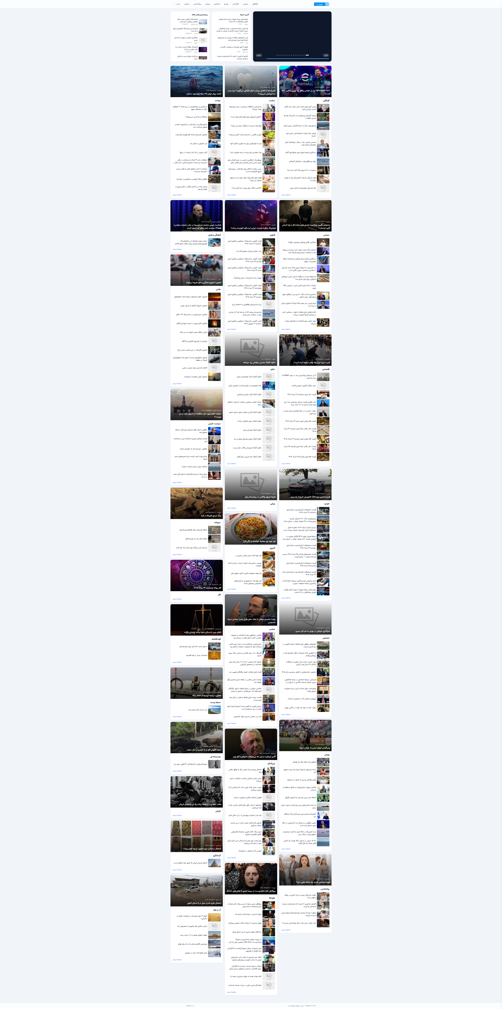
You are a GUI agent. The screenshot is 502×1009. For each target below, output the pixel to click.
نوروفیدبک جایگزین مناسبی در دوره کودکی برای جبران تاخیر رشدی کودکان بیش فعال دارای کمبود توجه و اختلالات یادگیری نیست (244, 161)
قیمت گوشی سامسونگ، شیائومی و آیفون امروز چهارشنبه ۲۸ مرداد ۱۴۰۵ (244, 286)
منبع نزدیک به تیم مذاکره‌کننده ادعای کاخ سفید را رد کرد (190, 475)
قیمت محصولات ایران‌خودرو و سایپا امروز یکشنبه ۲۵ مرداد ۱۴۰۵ (301, 564)
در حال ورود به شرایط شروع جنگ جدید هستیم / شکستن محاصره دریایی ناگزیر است (299, 269)
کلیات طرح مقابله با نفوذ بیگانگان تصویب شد (245, 672)
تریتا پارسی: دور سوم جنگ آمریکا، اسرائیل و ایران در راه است (298, 304)
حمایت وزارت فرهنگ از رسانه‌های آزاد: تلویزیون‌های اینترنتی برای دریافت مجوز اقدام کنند (191, 242)
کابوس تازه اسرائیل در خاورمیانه (250, 851)
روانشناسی (197, 4)
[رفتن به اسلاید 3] (304, 55)
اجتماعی (217, 4)
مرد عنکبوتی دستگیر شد (198, 143)
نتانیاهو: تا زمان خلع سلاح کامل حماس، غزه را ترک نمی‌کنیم (244, 806)
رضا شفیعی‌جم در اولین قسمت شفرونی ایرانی (245, 385)
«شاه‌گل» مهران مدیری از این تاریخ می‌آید (246, 932)
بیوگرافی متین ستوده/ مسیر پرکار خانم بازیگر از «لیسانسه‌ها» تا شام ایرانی (244, 905)
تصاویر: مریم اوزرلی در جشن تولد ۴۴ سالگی (191, 314)
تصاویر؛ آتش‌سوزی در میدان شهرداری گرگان (191, 323)
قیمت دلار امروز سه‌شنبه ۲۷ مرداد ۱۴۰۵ (301, 394)
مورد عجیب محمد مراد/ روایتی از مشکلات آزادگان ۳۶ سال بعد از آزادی (301, 663)
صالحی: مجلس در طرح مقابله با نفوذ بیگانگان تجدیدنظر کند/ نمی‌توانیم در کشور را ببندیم (244, 690)
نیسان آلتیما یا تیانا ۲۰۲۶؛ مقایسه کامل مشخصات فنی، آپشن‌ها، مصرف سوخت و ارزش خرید (299, 529)
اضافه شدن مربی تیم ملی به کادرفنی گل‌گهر (300, 797)
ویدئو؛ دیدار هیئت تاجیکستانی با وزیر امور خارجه (301, 134)
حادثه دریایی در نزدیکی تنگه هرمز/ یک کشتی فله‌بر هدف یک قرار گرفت (300, 842)
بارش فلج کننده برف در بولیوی (196, 953)
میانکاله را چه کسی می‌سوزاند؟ (196, 117)
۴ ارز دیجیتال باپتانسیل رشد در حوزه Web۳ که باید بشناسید (299, 376)
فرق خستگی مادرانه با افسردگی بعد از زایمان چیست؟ (300, 179)
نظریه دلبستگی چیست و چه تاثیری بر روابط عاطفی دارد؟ (300, 896)
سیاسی (245, 4)
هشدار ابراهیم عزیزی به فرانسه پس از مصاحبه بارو (190, 440)
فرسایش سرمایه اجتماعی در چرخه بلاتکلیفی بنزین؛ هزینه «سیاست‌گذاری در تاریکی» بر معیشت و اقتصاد (231, 29)
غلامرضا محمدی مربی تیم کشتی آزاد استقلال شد (300, 815)
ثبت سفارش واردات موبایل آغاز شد (248, 251)
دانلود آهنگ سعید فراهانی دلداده (249, 421)
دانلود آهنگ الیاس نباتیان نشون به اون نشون (245, 412)
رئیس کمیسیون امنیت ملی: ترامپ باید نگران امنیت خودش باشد (300, 108)
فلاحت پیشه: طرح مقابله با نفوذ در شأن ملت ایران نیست (245, 698)
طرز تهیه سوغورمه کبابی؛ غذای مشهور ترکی (246, 573)
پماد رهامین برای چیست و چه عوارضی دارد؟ (245, 152)
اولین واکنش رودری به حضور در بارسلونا (301, 780)
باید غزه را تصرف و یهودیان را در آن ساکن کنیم (245, 815)
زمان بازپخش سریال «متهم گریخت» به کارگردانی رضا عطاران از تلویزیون (244, 949)
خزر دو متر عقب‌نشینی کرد (197, 710)
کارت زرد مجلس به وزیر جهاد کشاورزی (247, 716)
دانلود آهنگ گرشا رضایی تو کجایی (249, 394)
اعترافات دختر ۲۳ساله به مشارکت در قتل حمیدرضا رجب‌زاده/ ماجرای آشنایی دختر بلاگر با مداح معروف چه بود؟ (190, 161)
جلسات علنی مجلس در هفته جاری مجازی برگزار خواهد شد (244, 681)
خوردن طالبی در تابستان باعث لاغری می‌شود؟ (245, 134)
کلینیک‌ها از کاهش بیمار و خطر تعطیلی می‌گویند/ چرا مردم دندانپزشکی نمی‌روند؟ (187, 20)
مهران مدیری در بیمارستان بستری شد (248, 914)
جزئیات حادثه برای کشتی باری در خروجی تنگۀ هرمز (299, 286)
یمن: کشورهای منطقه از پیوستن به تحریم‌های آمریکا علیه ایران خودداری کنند (233, 39)
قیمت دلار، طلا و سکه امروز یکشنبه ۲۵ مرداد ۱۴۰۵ (300, 448)
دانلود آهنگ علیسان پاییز (252, 430)
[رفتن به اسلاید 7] (293, 55)
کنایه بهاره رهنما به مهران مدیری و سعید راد (245, 976)
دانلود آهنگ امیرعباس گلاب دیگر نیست (247, 448)
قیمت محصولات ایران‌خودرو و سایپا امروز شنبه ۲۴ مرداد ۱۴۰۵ (299, 573)
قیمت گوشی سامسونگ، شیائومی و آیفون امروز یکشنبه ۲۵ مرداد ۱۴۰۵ (244, 260)
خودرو (226, 4)
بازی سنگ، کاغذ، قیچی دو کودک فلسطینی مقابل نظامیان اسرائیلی (246, 833)
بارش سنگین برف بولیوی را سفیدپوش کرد (192, 926)
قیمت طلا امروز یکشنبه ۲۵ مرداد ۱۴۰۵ (302, 456)
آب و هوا (245, 52)
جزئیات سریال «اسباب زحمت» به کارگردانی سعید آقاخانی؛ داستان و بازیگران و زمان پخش (245, 967)
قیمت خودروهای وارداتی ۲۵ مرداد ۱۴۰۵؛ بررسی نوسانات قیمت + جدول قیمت (299, 555)
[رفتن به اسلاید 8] (291, 55)
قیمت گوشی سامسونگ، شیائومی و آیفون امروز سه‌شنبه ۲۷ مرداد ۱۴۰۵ (244, 242)
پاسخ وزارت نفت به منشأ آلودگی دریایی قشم (300, 126)
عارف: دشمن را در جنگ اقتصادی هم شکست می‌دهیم (299, 412)
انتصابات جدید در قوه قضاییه (196, 655)
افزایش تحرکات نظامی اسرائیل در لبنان (247, 797)
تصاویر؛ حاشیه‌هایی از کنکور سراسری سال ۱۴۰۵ (299, 672)
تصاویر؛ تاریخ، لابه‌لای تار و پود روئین (194, 305)
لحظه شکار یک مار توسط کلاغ (196, 539)
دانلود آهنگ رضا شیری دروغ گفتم (249, 456)
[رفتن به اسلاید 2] (306, 55)
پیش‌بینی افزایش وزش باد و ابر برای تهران (192, 944)
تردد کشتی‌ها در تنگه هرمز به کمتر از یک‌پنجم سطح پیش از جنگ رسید (299, 833)
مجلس (186, 4)
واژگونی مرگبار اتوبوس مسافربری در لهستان (191, 179)
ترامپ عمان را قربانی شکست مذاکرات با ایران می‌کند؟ (245, 779)
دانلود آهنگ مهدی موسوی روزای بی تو (247, 439)
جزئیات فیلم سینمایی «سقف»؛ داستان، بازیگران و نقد (244, 403)
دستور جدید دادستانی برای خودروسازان (193, 646)
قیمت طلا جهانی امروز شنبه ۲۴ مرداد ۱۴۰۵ (300, 421)
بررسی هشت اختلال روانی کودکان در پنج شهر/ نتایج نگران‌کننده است (244, 170)
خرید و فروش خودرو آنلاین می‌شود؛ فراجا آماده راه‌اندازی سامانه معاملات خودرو (299, 582)
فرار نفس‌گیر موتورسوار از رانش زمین (303, 188)
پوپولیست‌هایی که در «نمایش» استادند (302, 699)
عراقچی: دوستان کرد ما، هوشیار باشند (193, 449)
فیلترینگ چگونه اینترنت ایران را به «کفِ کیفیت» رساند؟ (186, 48)
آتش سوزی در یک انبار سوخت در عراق (193, 152)
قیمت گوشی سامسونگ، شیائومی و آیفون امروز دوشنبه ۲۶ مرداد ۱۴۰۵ (244, 295)
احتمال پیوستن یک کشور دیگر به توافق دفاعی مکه (245, 771)
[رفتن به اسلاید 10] (287, 55)
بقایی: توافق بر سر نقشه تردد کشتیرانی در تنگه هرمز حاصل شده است (299, 824)
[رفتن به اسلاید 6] (295, 55)
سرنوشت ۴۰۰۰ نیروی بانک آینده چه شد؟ (301, 170)
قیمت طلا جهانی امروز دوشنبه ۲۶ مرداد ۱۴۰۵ (300, 439)
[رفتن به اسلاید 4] (302, 55)
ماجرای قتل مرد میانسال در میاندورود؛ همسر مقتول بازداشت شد (191, 125)
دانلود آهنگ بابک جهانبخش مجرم (249, 376)
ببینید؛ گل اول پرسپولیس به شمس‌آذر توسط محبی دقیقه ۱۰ (300, 117)
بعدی (259, 55)
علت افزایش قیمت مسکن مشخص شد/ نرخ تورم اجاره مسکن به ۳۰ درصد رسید (300, 403)
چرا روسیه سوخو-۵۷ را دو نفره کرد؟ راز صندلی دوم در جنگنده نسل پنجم (245, 313)
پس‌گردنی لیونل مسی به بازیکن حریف (187, 57)
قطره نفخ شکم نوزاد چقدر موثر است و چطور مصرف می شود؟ (245, 179)
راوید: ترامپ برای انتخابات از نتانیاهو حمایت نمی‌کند (300, 322)
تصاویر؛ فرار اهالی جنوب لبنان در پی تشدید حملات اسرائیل (246, 824)
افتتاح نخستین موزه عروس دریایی (194, 368)
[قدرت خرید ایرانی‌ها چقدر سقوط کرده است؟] (292, 36)
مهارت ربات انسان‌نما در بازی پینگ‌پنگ (247, 278)
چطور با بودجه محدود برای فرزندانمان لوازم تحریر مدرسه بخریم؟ (298, 914)
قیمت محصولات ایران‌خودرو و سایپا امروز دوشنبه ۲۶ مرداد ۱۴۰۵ (301, 546)
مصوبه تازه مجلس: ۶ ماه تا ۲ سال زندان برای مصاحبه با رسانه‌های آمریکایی (245, 663)
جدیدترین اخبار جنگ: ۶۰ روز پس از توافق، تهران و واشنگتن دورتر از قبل (299, 295)
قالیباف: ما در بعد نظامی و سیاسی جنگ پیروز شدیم (245, 654)
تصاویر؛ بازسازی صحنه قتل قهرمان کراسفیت (191, 134)
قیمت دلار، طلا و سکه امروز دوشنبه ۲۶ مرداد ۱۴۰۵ (300, 430)
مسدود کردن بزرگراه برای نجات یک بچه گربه (191, 547)
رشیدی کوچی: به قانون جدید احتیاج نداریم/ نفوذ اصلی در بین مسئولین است (244, 707)
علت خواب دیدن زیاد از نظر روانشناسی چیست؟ (299, 923)
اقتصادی (236, 4)
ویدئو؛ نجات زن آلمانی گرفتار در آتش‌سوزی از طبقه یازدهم (191, 188)
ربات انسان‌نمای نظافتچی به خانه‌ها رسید (246, 304)
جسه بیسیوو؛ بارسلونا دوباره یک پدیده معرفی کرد (299, 771)
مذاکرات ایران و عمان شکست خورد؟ (194, 466)
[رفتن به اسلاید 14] (278, 55)
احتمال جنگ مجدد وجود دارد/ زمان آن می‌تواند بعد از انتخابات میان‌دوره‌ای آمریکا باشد (299, 251)
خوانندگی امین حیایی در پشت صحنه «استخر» (244, 985)
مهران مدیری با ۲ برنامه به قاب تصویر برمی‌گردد (244, 923)
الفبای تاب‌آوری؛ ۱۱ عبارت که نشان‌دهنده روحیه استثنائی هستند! (233, 57)
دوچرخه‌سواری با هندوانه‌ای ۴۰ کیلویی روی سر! (190, 764)
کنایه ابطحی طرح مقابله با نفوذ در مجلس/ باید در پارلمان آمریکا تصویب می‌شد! (299, 313)
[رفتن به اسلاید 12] (283, 55)
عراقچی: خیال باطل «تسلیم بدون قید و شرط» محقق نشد (191, 431)
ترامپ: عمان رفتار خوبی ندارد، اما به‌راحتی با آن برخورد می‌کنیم (245, 788)
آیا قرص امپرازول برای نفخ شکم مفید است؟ (245, 117)
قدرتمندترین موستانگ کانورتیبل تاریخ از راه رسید (185, 29)
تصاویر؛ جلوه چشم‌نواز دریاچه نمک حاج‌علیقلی (190, 297)
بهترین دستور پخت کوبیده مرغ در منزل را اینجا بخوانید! (244, 564)
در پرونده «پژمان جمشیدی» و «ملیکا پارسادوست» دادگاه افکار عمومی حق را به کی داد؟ (245, 941)
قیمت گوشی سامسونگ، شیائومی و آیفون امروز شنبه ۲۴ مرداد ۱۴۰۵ (244, 269)
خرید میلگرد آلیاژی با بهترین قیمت (303, 385)
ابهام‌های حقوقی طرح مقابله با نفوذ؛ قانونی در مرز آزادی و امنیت (299, 645)
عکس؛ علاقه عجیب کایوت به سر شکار (193, 332)
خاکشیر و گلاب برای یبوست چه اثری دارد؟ (246, 188)
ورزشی (207, 4)
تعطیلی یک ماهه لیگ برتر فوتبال (304, 762)
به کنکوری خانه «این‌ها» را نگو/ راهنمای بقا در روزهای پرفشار (299, 654)
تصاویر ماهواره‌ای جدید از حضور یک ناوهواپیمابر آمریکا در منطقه (190, 359)
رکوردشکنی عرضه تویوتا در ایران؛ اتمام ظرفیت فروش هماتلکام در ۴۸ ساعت (233, 20)
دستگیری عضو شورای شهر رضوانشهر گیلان (300, 152)
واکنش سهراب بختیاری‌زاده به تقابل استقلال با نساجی (299, 788)
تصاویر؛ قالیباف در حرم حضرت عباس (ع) (192, 350)
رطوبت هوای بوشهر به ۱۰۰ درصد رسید (193, 935)
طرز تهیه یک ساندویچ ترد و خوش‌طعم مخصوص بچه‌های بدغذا (247, 582)
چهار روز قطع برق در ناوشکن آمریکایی (302, 161)
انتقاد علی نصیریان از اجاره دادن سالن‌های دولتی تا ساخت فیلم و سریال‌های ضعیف (246, 958)
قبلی (326, 55)
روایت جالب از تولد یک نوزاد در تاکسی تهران (300, 707)
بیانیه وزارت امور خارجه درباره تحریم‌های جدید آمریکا (190, 457)
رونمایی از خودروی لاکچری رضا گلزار (194, 341)
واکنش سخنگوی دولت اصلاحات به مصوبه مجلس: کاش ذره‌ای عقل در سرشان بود (246, 636)
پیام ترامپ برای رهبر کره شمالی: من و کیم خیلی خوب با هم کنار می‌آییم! (244, 842)
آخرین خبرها (244, 14)
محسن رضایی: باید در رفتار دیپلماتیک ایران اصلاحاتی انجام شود (300, 143)
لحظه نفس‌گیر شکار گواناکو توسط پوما (193, 530)
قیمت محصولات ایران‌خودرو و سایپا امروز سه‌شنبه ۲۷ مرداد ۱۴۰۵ (301, 511)
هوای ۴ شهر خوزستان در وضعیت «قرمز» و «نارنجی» (234, 48)
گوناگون (255, 4)
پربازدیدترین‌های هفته (200, 14)
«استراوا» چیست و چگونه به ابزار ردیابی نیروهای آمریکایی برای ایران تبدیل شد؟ (299, 278)
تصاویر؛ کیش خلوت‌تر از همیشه (195, 376)
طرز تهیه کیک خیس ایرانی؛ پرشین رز (248, 555)
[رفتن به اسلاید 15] (276, 55)
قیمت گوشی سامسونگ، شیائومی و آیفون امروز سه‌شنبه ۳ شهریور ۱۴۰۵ (244, 322)
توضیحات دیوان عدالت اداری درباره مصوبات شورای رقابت (300, 690)
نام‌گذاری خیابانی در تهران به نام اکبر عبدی (186, 39)
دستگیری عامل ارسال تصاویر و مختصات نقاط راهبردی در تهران (299, 260)
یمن (247, 43)
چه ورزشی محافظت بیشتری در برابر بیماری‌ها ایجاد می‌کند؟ (245, 108)
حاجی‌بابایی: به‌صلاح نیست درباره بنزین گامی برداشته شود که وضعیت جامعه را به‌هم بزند (245, 645)
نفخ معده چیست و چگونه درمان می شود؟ (246, 126)
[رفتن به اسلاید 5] (298, 55)
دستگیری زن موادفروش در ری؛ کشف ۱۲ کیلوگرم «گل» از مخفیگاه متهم (190, 108)
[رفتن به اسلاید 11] (285, 55)
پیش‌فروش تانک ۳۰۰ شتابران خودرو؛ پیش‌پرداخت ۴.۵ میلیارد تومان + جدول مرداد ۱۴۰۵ (300, 520)
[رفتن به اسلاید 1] (308, 55)
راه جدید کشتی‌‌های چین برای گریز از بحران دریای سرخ (298, 806)
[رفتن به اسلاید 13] (281, 55)
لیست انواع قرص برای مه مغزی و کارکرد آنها (245, 143)
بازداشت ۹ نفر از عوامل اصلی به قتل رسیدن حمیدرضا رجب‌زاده (191, 170)
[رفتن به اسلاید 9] (289, 55)
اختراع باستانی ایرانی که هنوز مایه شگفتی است (190, 863)
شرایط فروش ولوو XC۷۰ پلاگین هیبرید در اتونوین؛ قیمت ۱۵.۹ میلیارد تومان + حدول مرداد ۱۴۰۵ (299, 537)
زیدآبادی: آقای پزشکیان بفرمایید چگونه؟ (302, 242)
